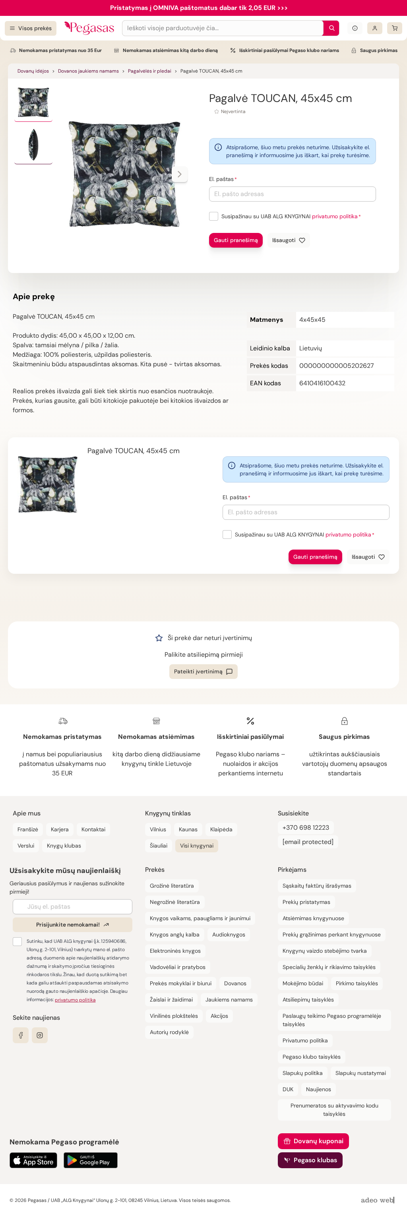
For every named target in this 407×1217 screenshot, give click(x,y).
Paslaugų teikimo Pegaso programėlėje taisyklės (332, 1020)
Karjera (60, 829)
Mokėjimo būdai (303, 983)
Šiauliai (158, 845)
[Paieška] (329, 28)
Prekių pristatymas (306, 902)
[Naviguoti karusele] (180, 174)
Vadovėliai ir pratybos (177, 967)
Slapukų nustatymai (360, 1073)
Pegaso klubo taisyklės (312, 1056)
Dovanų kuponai (318, 1141)
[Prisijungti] (374, 28)
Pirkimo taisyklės (357, 983)
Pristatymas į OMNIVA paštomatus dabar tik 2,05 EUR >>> (199, 8)
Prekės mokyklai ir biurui (180, 983)
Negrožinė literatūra (175, 902)
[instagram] (40, 1035)
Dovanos (235, 983)
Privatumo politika (305, 1040)
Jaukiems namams (229, 999)
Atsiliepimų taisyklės (308, 999)
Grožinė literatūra (172, 885)
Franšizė (27, 829)
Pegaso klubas (315, 1160)
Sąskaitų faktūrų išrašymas (317, 885)
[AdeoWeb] (378, 1200)
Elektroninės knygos (175, 950)
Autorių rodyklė (169, 1032)
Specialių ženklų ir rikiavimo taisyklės (329, 967)
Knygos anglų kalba (175, 934)
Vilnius (158, 829)
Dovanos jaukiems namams (88, 71)
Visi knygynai (196, 845)
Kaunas (188, 829)
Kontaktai (93, 829)
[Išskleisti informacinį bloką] (354, 28)
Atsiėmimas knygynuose (313, 918)
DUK (288, 1089)
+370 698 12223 (306, 827)
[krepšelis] (394, 28)
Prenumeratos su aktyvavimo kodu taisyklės (334, 1109)
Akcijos (219, 1015)
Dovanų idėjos (33, 71)
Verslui (25, 845)
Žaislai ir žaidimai (171, 999)
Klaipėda (221, 829)
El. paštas (221, 179)
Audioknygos (228, 934)
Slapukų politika (303, 1073)
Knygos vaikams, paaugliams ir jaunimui (200, 918)
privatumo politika (335, 216)
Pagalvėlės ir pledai (149, 71)
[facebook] (21, 1035)
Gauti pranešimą (236, 240)
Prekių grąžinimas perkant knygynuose (332, 934)
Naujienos (318, 1089)
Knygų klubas (64, 845)
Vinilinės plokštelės (174, 1015)
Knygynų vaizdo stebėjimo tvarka (325, 950)
